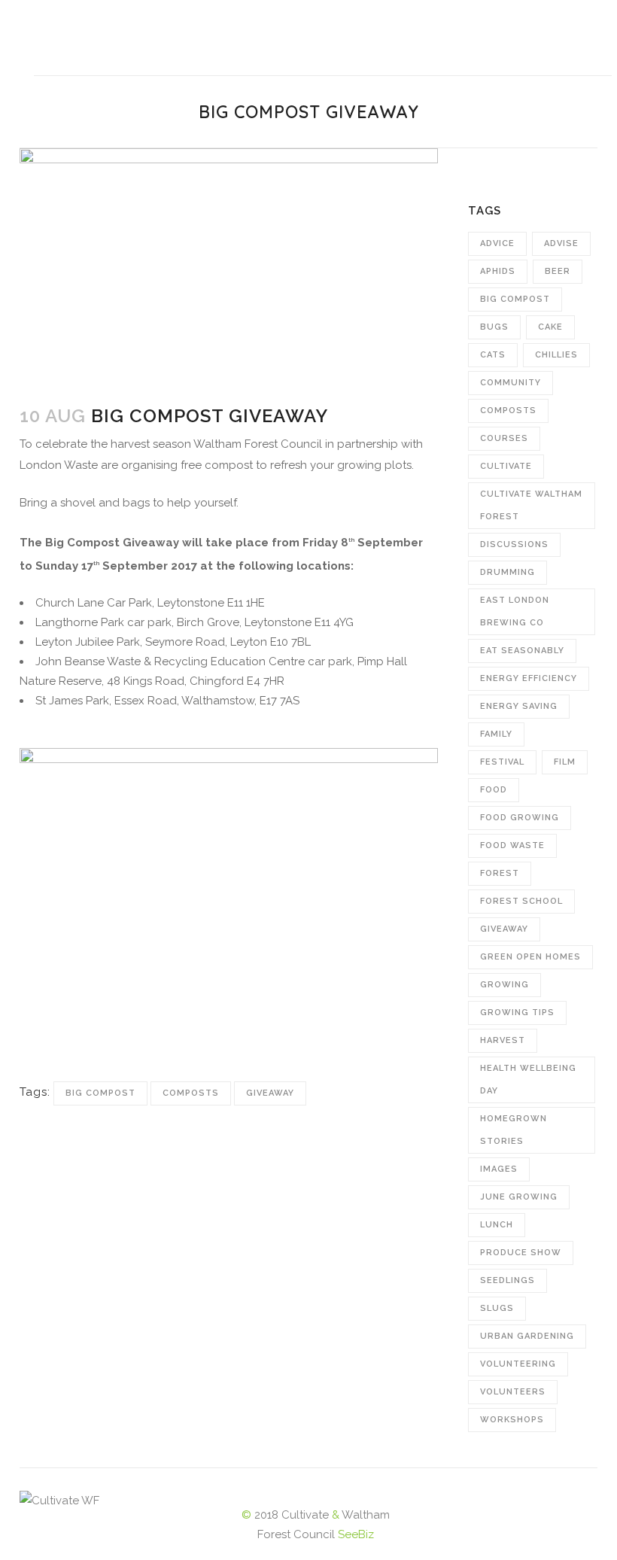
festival (502, 762)
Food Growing (519, 818)
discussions (514, 544)
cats (493, 355)
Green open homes (530, 957)
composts (191, 1093)
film (565, 762)
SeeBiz (356, 1534)
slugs (497, 1308)
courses (504, 438)
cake (550, 327)
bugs (494, 327)
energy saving (519, 706)
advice (497, 243)
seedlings (507, 1280)
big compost (100, 1093)
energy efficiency (528, 678)
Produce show (520, 1252)
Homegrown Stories (513, 1130)
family (496, 734)
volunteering (518, 1364)
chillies (556, 355)
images (499, 1169)
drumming (507, 572)
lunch (496, 1225)
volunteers (513, 1392)
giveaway (270, 1093)
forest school (521, 901)
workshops (512, 1420)
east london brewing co (514, 611)
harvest (502, 1040)
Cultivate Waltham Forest (531, 505)
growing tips (517, 1012)
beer (557, 271)
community (510, 383)
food (493, 790)
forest (499, 873)
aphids (497, 271)
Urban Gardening (527, 1336)
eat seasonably (522, 650)
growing (504, 985)
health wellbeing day (528, 1079)
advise (561, 243)
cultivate (506, 466)
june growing (519, 1197)
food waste (512, 845)
